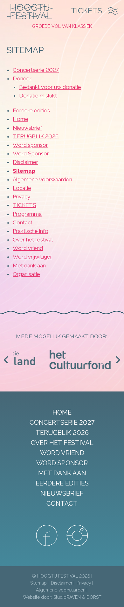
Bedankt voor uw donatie (50, 87)
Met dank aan (29, 265)
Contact (22, 222)
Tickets (86, 10)
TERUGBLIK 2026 (36, 136)
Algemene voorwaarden (42, 179)
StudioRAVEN (67, 597)
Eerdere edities (31, 110)
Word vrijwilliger (32, 256)
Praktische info (30, 231)
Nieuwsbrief (27, 128)
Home (20, 119)
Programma (27, 214)
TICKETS (24, 205)
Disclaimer (25, 162)
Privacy (21, 196)
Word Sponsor (31, 153)
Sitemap (24, 171)
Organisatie (26, 274)
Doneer (22, 78)
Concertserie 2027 (36, 70)
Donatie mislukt (38, 95)
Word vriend (28, 248)
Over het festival (33, 239)
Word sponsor (30, 145)
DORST (93, 597)
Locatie (22, 188)
